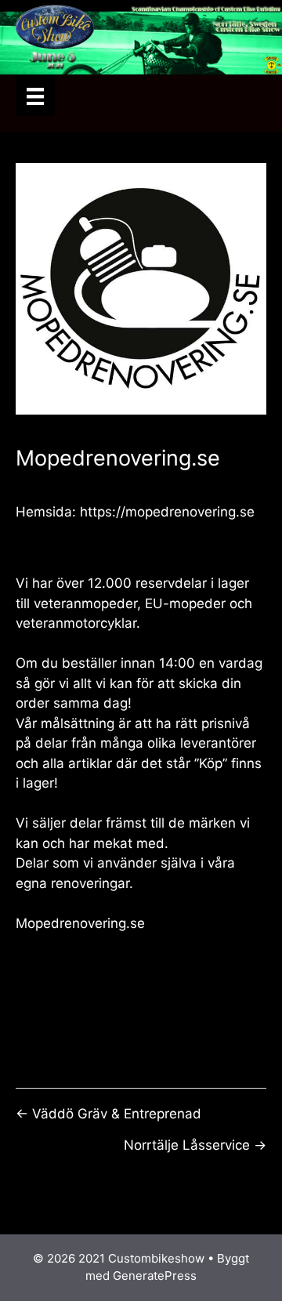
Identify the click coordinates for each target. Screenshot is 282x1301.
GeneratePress (155, 1275)
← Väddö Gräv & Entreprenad (108, 1114)
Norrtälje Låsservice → (195, 1145)
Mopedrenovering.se (80, 923)
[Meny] (35, 95)
